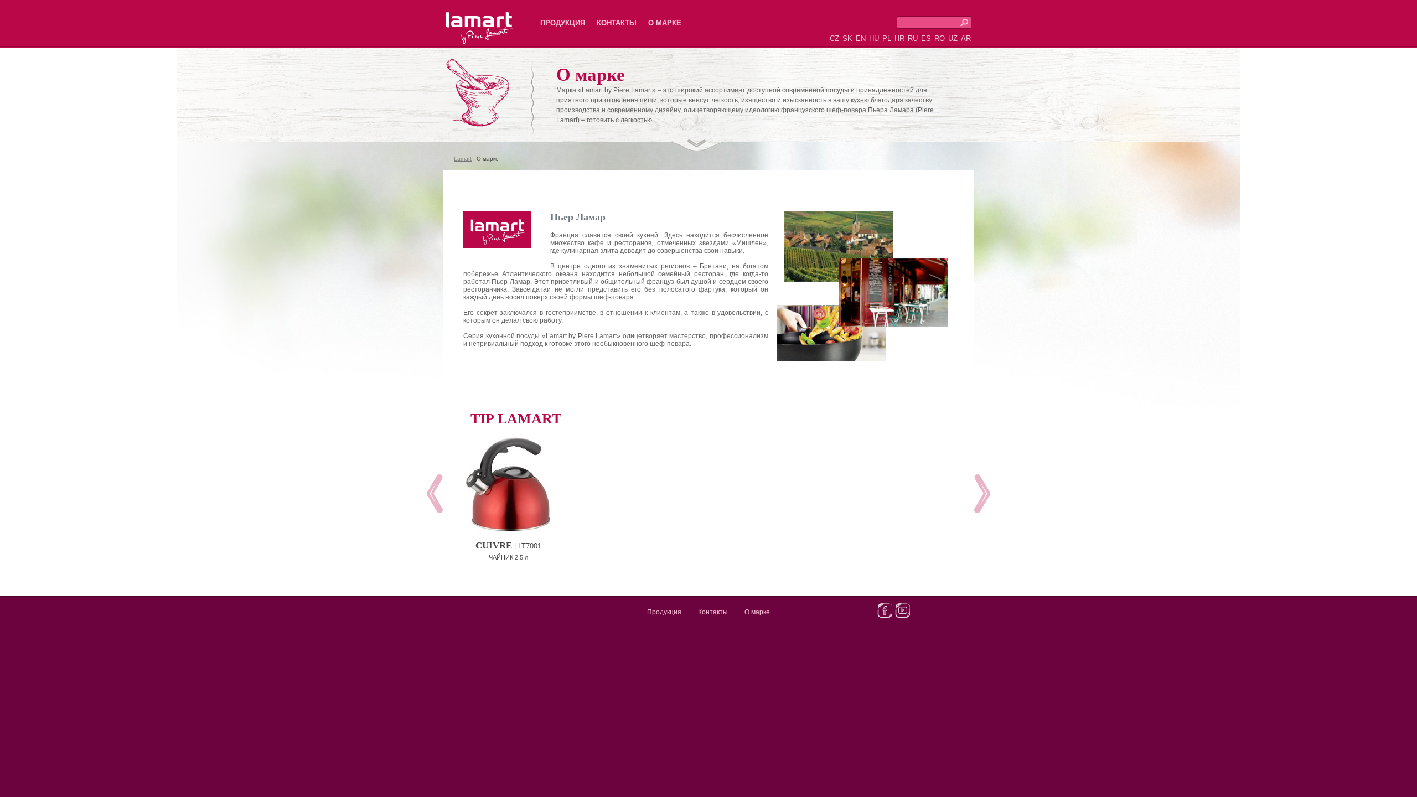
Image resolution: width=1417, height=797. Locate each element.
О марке (664, 23)
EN (861, 38)
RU (913, 38)
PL (886, 38)
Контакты (617, 23)
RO (939, 38)
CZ (834, 38)
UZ (953, 38)
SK (847, 38)
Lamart (468, 19)
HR (899, 38)
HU (874, 38)
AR (966, 38)
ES (926, 38)
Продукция (562, 23)
